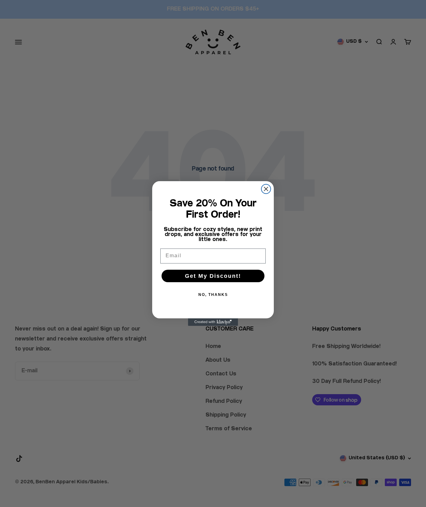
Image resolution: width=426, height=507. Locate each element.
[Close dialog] (266, 189)
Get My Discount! (213, 276)
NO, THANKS (213, 294)
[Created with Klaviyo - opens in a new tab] (213, 322)
